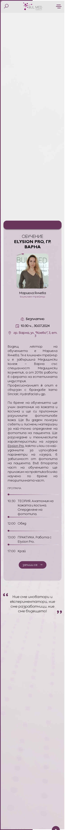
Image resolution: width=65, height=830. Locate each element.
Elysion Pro (16, 446)
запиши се (30, 565)
